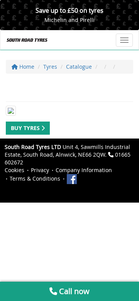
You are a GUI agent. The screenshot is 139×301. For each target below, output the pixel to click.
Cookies (14, 170)
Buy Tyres (26, 128)
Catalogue (79, 66)
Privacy (40, 170)
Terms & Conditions (35, 178)
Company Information (84, 170)
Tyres (50, 66)
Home (26, 66)
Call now (73, 291)
